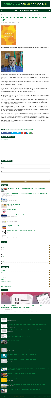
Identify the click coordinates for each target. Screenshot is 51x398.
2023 (25, 249)
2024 (25, 247)
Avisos (11, 129)
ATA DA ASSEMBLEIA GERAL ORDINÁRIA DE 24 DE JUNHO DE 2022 (22, 354)
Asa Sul (7, 129)
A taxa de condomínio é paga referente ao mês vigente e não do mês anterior (26, 188)
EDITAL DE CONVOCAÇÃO (13, 340)
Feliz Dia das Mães (11, 209)
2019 (26, 259)
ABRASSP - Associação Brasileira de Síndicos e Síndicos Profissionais (24, 199)
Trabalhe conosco (46, 396)
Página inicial (4, 14)
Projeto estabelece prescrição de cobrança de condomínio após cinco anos (26, 384)
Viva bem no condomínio (13, 225)
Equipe (39, 396)
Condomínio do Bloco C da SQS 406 (25, 10)
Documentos (25, 277)
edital (25, 279)
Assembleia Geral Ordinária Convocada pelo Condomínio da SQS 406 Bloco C (26, 236)
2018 (26, 261)
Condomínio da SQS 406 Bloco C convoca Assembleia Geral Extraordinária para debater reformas (26, 325)
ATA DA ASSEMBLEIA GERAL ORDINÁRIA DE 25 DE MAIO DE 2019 (21, 359)
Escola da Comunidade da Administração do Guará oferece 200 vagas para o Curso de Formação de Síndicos (28, 369)
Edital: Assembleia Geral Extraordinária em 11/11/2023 (20, 319)
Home (35, 396)
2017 (26, 263)
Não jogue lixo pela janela (13, 204)
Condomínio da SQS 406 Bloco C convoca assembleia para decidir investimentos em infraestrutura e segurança (21, 306)
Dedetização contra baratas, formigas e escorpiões (20, 220)
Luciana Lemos (5, 22)
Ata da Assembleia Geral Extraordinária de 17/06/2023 (20, 349)
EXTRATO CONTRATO (25, 281)
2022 (26, 252)
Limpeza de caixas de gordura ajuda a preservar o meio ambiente (23, 389)
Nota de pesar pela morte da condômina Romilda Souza (21, 230)
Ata (25, 272)
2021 (26, 254)
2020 (26, 256)
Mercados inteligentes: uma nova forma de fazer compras (21, 373)
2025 (25, 245)
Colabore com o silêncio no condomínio (17, 215)
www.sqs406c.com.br (12, 14)
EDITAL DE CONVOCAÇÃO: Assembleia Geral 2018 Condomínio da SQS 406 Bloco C (27, 193)
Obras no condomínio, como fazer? (16, 379)
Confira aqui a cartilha (13, 125)
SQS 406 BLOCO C (18, 129)
